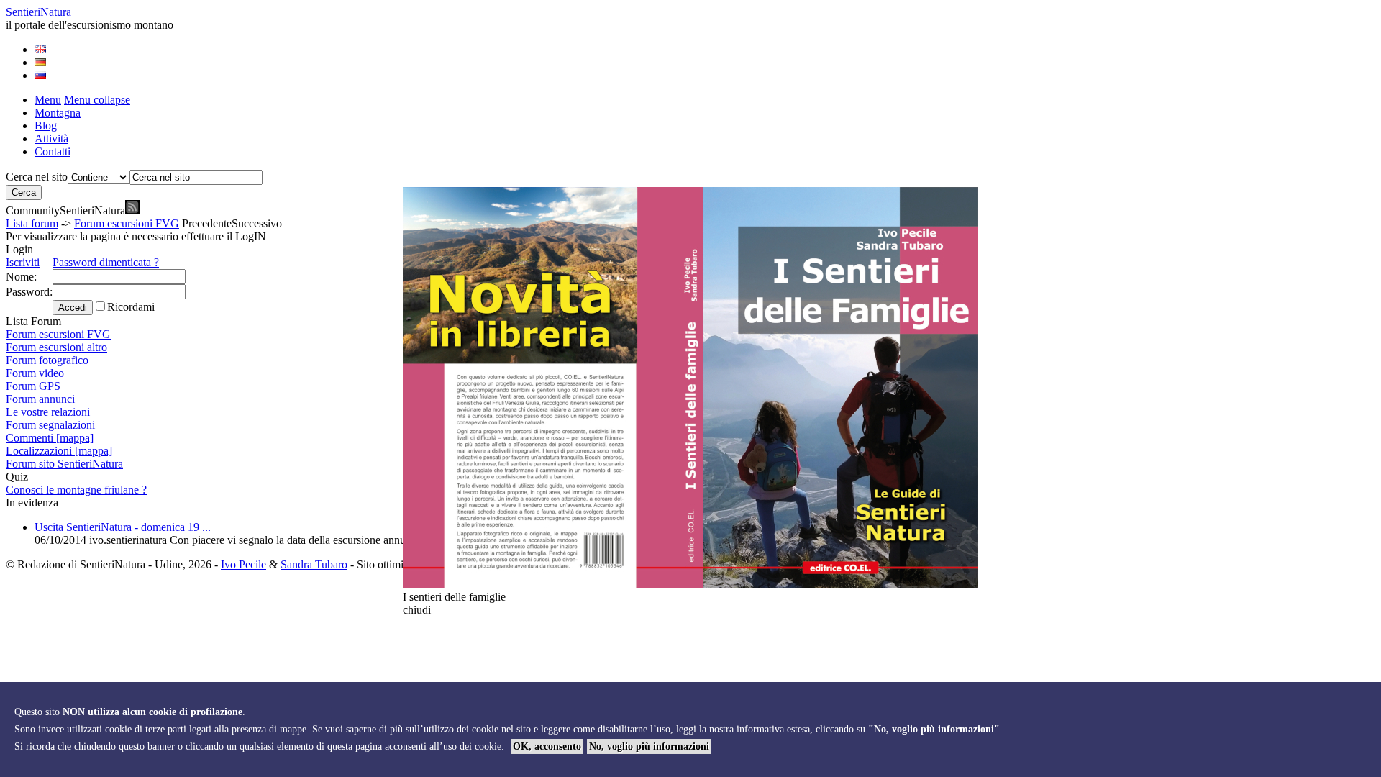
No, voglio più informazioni (649, 746)
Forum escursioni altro (56, 347)
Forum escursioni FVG (126, 223)
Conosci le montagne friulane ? (76, 489)
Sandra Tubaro (314, 564)
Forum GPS (33, 386)
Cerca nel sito (37, 177)
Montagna (58, 112)
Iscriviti (23, 262)
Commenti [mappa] (50, 438)
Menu (48, 100)
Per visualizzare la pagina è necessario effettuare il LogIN (136, 236)
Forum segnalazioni (50, 425)
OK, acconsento (547, 746)
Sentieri (38, 12)
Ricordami (131, 307)
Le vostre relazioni (48, 412)
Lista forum (32, 223)
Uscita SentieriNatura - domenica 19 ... (123, 527)
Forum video (35, 373)
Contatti (52, 151)
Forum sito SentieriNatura (64, 464)
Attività (51, 138)
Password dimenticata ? (106, 262)
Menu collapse (97, 100)
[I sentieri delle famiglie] (690, 584)
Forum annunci (40, 399)
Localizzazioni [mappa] (59, 451)
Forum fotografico (47, 360)
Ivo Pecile (243, 564)
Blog (46, 125)
